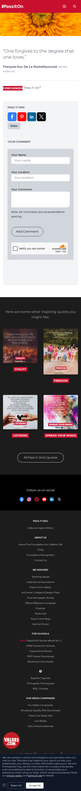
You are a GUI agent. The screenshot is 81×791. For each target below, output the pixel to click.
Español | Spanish (40, 678)
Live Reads (40, 720)
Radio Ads (40, 613)
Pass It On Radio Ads (40, 715)
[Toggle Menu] (64, 6)
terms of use (35, 775)
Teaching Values (41, 576)
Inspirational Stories (40, 651)
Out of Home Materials (40, 726)
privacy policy (14, 775)
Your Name (18, 155)
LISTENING (20, 435)
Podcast (40, 608)
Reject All (16, 785)
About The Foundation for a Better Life (40, 544)
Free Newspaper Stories (40, 597)
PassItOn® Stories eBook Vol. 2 (40, 640)
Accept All (34, 785)
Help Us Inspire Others (40, 528)
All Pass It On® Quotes (40, 457)
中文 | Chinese (40, 688)
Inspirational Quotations (40, 582)
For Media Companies (40, 705)
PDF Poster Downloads (40, 656)
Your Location (20, 172)
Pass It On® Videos (40, 587)
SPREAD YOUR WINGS (60, 435)
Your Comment (21, 189)
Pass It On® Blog (40, 618)
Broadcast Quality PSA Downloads (40, 710)
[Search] (74, 6)
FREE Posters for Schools (40, 645)
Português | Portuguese (40, 683)
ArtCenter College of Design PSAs (40, 592)
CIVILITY (20, 369)
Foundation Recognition (40, 555)
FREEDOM (61, 380)
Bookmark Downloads (40, 661)
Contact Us (40, 560)
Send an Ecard (40, 624)
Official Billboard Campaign (40, 603)
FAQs (40, 549)
